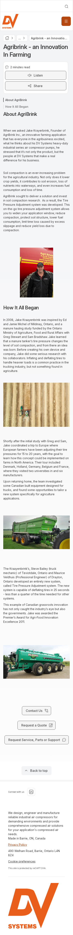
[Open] (66, 21)
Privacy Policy (17, 844)
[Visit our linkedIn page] (31, 792)
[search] (66, 6)
